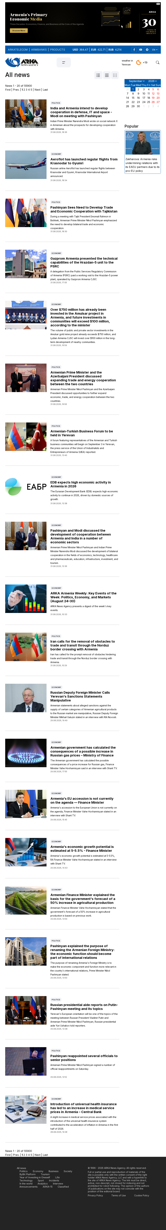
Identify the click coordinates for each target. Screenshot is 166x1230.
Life (57, 1177)
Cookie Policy (141, 1195)
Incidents (54, 1180)
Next (37, 89)
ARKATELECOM (18, 49)
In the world (25, 1183)
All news (21, 1168)
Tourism (45, 1174)
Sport (41, 1180)
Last (45, 89)
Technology (26, 1180)
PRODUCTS (57, 49)
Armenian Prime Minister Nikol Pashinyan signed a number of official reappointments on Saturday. (82, 1067)
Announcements (28, 1186)
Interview (58, 1183)
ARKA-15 (48, 1186)
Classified (63, 1186)
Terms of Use (118, 1195)
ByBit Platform (27, 1174)
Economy (56, 154)
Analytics (43, 1183)
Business (53, 1171)
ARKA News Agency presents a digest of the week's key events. (80, 608)
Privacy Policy (95, 1195)
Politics (56, 103)
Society (68, 1171)
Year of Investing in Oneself (34, 1177)
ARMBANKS (39, 49)
